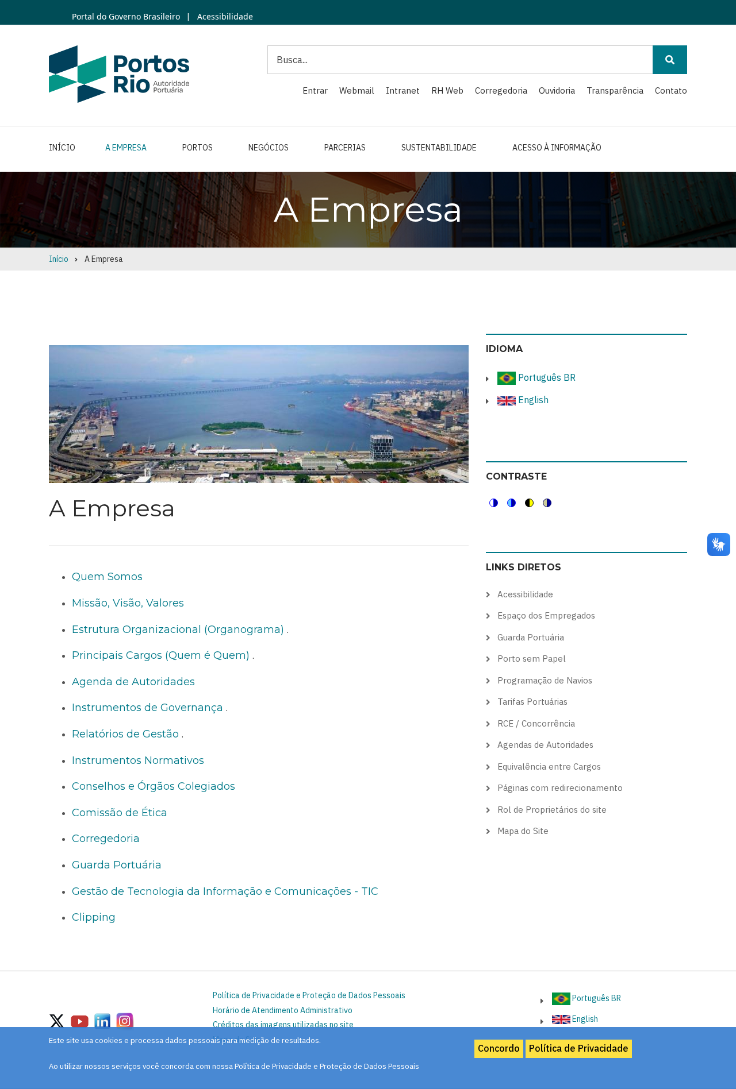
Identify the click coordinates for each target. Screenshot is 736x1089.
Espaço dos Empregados (546, 615)
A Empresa (126, 147)
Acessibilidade (224, 16)
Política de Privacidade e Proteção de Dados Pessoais (309, 995)
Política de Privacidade (578, 1048)
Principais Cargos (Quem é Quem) (161, 655)
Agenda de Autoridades (133, 681)
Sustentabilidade (439, 147)
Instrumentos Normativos (138, 760)
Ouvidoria (557, 90)
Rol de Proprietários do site (552, 809)
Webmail (356, 90)
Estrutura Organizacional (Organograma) (178, 629)
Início (62, 147)
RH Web (447, 90)
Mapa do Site (523, 830)
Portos (197, 147)
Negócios (268, 147)
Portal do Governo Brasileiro (126, 16)
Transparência (614, 90)
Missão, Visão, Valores (128, 603)
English (532, 400)
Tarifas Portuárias (532, 701)
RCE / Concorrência (536, 723)
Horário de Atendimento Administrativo (282, 1010)
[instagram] (102, 1020)
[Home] (119, 73)
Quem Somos (107, 576)
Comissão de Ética (119, 812)
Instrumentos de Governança (147, 707)
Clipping (94, 917)
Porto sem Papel (531, 658)
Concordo (499, 1048)
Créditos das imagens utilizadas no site (283, 1025)
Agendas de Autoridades (545, 744)
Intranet (403, 90)
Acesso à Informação (556, 147)
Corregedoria (501, 90)
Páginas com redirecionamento (560, 787)
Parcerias (345, 147)
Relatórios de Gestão (125, 734)
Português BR (546, 377)
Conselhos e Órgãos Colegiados (153, 786)
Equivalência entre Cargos (549, 766)
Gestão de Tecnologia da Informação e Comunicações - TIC (225, 891)
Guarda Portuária (117, 865)
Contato (671, 90)
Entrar (315, 90)
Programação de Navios (544, 680)
